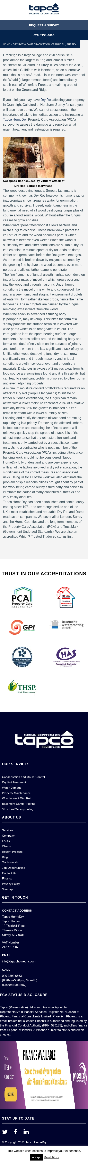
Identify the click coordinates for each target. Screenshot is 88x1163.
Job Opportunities (13, 867)
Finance (7, 878)
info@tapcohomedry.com (19, 961)
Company (8, 835)
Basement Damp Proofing (18, 803)
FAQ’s (6, 841)
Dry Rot (46, 100)
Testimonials (10, 862)
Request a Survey (44, 25)
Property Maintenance (16, 793)
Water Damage (11, 787)
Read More (51, 1157)
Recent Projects (12, 851)
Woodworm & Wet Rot (16, 798)
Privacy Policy (11, 883)
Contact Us (9, 873)
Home (6, 44)
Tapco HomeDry (14, 119)
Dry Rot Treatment (14, 782)
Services (7, 830)
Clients (6, 846)
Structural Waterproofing (18, 809)
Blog (5, 857)
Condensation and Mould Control (23, 777)
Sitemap (7, 889)
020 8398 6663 (44, 35)
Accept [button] (36, 1157)
